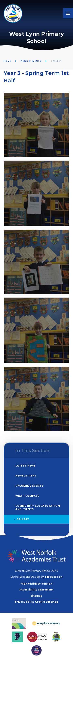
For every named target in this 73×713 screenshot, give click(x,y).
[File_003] (36, 193)
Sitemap (36, 595)
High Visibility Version (36, 583)
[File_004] (36, 125)
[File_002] (36, 262)
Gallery (56, 61)
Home (7, 61)
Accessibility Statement (36, 589)
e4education (53, 576)
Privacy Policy (24, 601)
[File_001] (36, 330)
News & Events (31, 61)
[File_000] (36, 399)
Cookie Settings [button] (46, 601)
